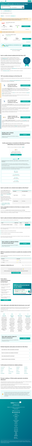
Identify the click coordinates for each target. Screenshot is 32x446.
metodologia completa (6, 70)
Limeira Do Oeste (10, 371)
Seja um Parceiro (16, 427)
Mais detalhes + (27, 29)
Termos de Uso (16, 421)
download (28, 92)
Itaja (9, 370)
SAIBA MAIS (25, 134)
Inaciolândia (26, 368)
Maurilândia (18, 371)
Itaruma (17, 370)
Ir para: (2, 10)
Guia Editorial (16, 417)
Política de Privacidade (16, 420)
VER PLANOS (16, 154)
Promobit (16, 433)
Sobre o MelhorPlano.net (16, 415)
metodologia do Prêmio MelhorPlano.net (15, 80)
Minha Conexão (16, 430)
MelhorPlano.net (5, 58)
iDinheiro (16, 434)
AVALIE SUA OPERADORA (16, 272)
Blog (16, 422)
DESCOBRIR (26, 45)
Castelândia (2, 368)
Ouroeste (25, 371)
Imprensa (16, 416)
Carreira (16, 426)
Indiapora (2, 370)
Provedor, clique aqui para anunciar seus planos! (16, 49)
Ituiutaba (25, 370)
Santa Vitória (26, 373)
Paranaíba (9, 373)
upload (3, 93)
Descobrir (25, 338)
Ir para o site (27, 38)
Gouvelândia (10, 368)
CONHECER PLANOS (25, 85)
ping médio (24, 120)
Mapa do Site (16, 423)
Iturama (2, 371)
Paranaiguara (2, 373)
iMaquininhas (16, 435)
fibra (13, 92)
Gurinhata (17, 368)
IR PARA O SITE (26, 26)
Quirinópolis (18, 373)
